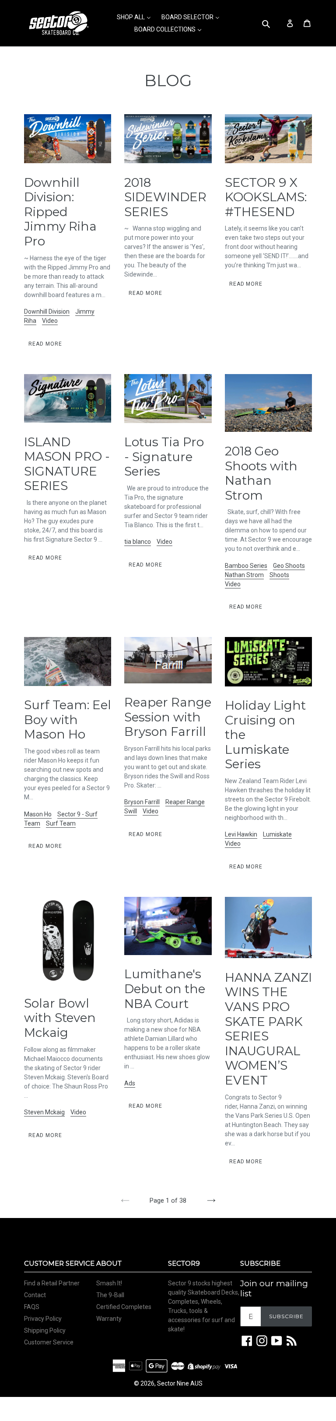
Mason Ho (38, 814)
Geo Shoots (289, 565)
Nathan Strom (244, 574)
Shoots (279, 574)
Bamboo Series (246, 565)
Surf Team (61, 823)
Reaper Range (185, 801)
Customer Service (49, 1342)
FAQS (31, 1306)
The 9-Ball (110, 1295)
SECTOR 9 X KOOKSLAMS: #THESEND (266, 197)
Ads (129, 1083)
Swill (130, 811)
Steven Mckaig (44, 1112)
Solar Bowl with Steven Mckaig (60, 1018)
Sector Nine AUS (180, 1383)
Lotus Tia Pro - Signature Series (164, 456)
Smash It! (109, 1283)
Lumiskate (277, 834)
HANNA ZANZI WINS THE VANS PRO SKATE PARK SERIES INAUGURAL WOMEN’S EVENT (268, 1029)
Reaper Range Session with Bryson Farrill (167, 717)
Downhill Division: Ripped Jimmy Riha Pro (60, 211)
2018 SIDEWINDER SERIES (165, 197)
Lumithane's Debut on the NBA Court (164, 988)
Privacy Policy (43, 1318)
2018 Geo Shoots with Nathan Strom (261, 473)
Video (50, 320)
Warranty (109, 1318)
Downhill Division (47, 311)
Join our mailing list (274, 1288)
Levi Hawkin (241, 834)
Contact (35, 1295)
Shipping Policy (45, 1330)
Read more (45, 344)
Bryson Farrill (142, 801)
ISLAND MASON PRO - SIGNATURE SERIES (67, 464)
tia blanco (137, 541)
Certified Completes (123, 1306)
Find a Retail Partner (52, 1283)
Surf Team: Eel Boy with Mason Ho (67, 719)
